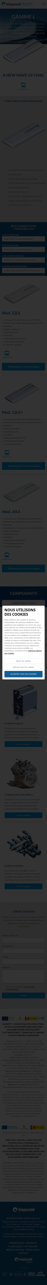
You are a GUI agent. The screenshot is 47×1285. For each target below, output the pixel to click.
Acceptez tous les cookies (23, 674)
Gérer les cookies (23, 661)
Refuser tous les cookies (23, 667)
